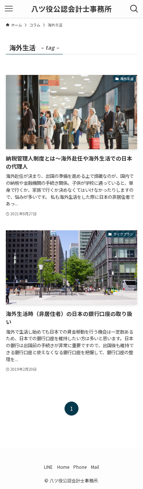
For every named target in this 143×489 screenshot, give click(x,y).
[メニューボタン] (9, 9)
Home (63, 467)
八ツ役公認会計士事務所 (71, 8)
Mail (95, 467)
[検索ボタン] (134, 9)
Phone (80, 467)
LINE (48, 467)
